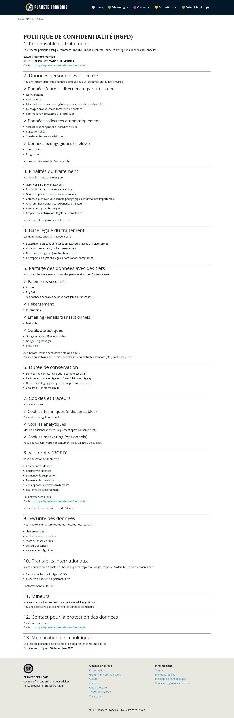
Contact (159, 670)
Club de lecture (98, 687)
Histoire (93, 683)
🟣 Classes (139, 7)
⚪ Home (97, 7)
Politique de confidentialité (170, 678)
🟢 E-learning (116, 7)
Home (21, 18)
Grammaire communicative (105, 674)
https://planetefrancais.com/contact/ (60, 65)
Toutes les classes (100, 692)
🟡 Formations (164, 7)
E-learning (95, 696)
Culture (93, 678)
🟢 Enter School (192, 7)
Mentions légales (165, 674)
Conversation (97, 670)
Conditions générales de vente (173, 683)
